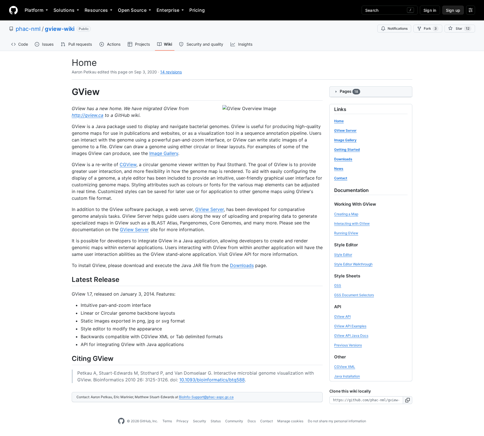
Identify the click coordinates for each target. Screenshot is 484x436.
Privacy (182, 421)
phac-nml (28, 28)
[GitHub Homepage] (121, 421)
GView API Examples (350, 326)
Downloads (242, 265)
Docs (252, 421)
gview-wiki (60, 28)
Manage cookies (290, 421)
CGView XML (344, 367)
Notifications (398, 28)
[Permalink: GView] (68, 92)
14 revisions (171, 71)
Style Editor (343, 254)
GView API (342, 316)
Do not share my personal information (337, 421)
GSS (337, 285)
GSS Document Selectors (354, 295)
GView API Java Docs (351, 335)
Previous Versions (348, 345)
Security (199, 421)
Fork (430, 28)
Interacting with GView (352, 223)
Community (234, 421)
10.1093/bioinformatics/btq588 (212, 379)
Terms (167, 421)
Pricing (197, 10)
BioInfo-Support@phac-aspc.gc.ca (206, 397)
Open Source (132, 10)
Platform (34, 10)
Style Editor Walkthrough (353, 264)
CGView (128, 164)
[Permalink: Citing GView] (68, 358)
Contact (266, 421)
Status (216, 421)
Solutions (64, 10)
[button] (407, 400)
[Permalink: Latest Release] (68, 279)
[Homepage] (13, 10)
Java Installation (347, 376)
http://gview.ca (87, 115)
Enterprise (168, 10)
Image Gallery (163, 153)
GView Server (209, 209)
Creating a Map (346, 214)
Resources (96, 10)
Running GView (346, 233)
